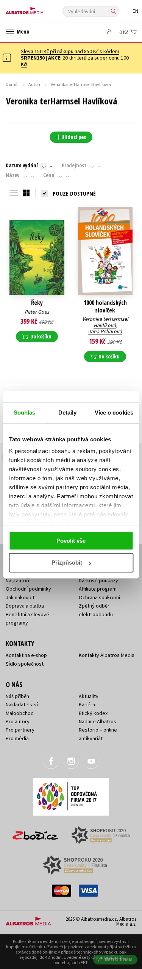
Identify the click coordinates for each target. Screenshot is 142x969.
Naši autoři (17, 580)
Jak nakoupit (20, 597)
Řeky (37, 302)
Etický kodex (93, 713)
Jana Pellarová (105, 331)
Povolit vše (71, 540)
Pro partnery (20, 729)
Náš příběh (17, 696)
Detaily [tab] (67, 412)
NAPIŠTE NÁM (119, 959)
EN (135, 11)
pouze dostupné (74, 193)
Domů (12, 84)
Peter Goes (37, 311)
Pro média (17, 738)
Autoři (34, 84)
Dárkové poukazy (98, 580)
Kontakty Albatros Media (106, 655)
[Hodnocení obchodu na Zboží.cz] (35, 833)
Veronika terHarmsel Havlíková (105, 322)
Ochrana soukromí (99, 597)
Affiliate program (98, 588)
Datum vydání (22, 165)
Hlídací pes (73, 137)
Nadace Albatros (97, 721)
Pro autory (18, 721)
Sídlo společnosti (25, 663)
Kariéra (87, 704)
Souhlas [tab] (25, 412)
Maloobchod (20, 713)
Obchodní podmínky (28, 588)
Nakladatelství (22, 704)
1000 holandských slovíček (105, 306)
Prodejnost (74, 165)
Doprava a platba (25, 605)
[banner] (40, 9)
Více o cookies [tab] (114, 412)
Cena (49, 175)
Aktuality (88, 696)
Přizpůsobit (66, 562)
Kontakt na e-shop (26, 655)
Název (12, 175)
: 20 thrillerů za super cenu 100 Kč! (75, 60)
